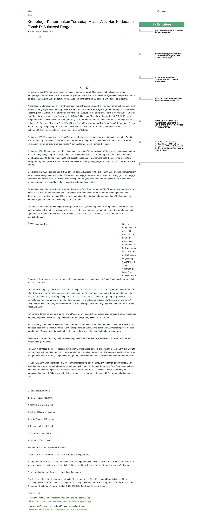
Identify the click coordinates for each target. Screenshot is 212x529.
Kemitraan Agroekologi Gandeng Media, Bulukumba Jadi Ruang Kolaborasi (168, 99)
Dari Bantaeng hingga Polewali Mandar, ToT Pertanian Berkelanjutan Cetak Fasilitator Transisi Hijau (168, 55)
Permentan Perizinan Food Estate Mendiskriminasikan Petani (57, 506)
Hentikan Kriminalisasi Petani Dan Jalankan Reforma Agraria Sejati (59, 498)
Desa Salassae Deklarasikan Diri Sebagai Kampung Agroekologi (169, 31)
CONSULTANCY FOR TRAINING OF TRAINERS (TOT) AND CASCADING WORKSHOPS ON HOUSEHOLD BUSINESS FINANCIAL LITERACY (169, 124)
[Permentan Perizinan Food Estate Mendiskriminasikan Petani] (58, 509)
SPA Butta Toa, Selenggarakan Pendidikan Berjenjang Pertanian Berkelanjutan (166, 79)
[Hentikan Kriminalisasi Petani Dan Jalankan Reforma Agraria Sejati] (60, 501)
